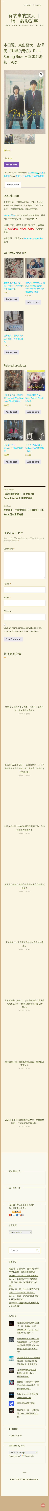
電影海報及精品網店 (26, 1402)
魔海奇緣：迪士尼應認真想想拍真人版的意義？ (24, 944)
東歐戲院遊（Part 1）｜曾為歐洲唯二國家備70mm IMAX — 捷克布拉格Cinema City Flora (24, 1004)
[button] (41, 74)
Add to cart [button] (11, 299)
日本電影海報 (38, 176)
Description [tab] (13, 184)
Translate (29, 1456)
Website (7, 611)
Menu (29, 5)
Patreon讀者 (9, 215)
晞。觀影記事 (15, 1188)
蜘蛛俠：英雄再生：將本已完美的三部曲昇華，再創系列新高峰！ (24, 709)
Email (7, 597)
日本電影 (27, 176)
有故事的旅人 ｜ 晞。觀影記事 (24, 18)
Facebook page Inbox (34, 238)
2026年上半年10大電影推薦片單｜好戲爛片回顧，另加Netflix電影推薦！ (24, 1121)
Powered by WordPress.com (24, 1479)
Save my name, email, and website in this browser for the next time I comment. (23, 629)
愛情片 (19, 176)
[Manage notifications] (43, 1505)
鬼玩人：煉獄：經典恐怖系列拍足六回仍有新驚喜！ (24, 886)
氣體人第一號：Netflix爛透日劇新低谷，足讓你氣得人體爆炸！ (24, 828)
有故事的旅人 (15, 1171)
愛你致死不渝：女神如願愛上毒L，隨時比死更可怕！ (24, 1063)
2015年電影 (33, 172)
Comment (9, 548)
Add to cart (11, 164)
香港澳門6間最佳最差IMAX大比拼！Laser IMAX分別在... (26, 1373)
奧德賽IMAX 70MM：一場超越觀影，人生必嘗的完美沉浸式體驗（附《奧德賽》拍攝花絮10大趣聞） (24, 768)
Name (7, 583)
